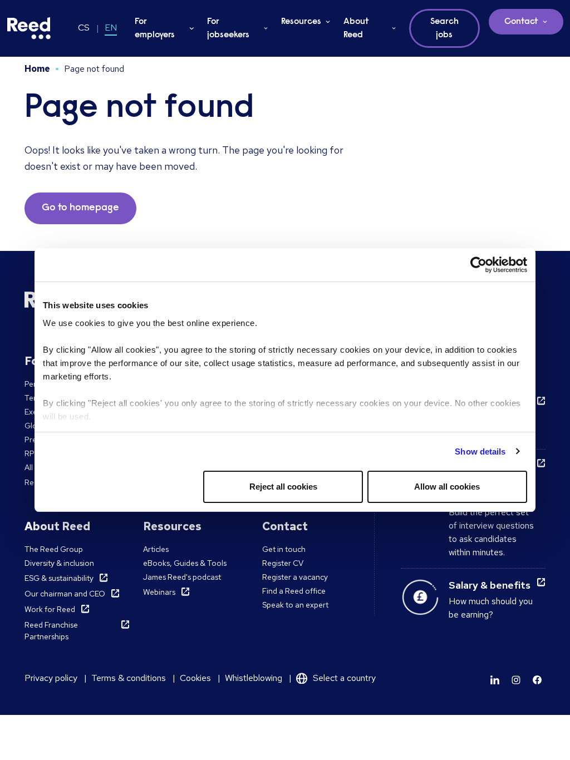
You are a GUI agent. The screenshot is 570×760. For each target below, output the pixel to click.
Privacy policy (50, 678)
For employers (155, 28)
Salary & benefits (489, 585)
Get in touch (284, 549)
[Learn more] (495, 680)
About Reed (356, 28)
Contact (521, 21)
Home (37, 69)
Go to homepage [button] (80, 208)
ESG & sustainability (59, 578)
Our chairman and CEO (64, 594)
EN (111, 27)
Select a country (344, 678)
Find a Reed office (294, 591)
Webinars (159, 592)
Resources (301, 21)
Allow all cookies (447, 486)
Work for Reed (49, 609)
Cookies (195, 678)
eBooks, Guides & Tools (185, 563)
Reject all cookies (283, 486)
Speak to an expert (295, 605)
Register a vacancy (295, 577)
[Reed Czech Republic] (29, 28)
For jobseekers (228, 28)
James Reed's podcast (182, 577)
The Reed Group (53, 549)
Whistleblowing (253, 678)
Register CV (282, 563)
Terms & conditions (128, 678)
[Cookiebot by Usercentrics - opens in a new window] (478, 264)
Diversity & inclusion (59, 563)
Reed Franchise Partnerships (51, 630)
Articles (156, 549)
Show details (480, 451)
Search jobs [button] (444, 28)
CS (84, 27)
